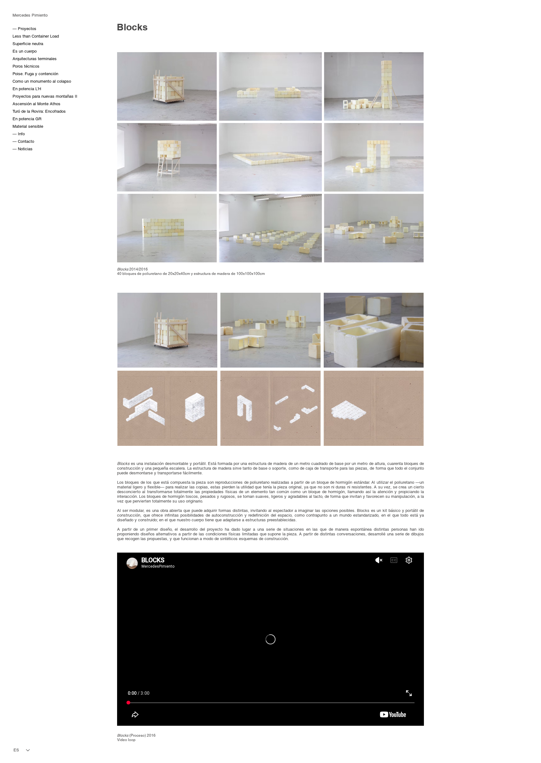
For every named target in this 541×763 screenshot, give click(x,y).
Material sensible (28, 126)
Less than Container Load (28, 36)
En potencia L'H (27, 88)
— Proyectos (24, 28)
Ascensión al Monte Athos (28, 103)
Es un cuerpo (25, 51)
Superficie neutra (28, 43)
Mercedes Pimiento (30, 15)
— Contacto (23, 141)
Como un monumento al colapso (28, 81)
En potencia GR (27, 118)
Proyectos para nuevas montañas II (28, 96)
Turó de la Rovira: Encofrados (28, 111)
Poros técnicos (26, 66)
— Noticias (23, 149)
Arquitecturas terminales (28, 58)
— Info (19, 133)
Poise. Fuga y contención (28, 73)
